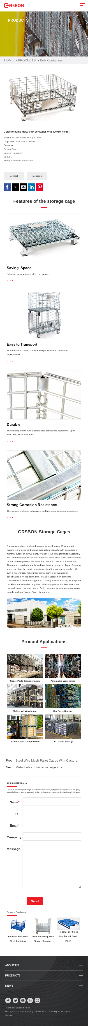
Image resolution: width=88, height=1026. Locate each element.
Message (37, 176)
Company (13, 837)
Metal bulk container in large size (39, 767)
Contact (14, 176)
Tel (17, 814)
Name (14, 802)
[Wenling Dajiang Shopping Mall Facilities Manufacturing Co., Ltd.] (14, 5)
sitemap (9, 1015)
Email (14, 825)
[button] (7, 187)
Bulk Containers (51, 60)
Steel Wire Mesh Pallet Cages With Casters (46, 760)
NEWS (9, 985)
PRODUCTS (27, 60)
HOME (9, 60)
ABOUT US (12, 965)
